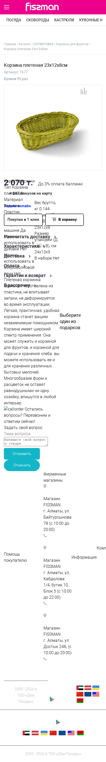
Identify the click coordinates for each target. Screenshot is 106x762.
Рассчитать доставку (27, 236)
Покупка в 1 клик (23, 219)
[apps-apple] (61, 692)
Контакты (81, 575)
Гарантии (81, 581)
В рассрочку (17, 285)
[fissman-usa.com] (95, 695)
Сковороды (37, 20)
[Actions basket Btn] (98, 7)
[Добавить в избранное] (94, 93)
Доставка (14, 256)
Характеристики (21, 246)
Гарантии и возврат (25, 275)
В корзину (67, 219)
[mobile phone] (76, 7)
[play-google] (61, 702)
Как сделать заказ (21, 578)
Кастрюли (64, 20)
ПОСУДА (13, 20)
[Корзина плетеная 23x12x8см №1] (47, 168)
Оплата (12, 265)
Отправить (22, 453)
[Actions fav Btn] (87, 7)
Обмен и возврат (20, 597)
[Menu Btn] (6, 7)
